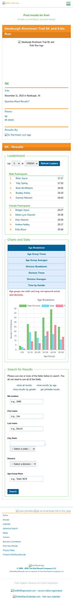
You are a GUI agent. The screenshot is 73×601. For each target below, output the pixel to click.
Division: (11, 458)
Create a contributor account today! (36, 19)
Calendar (6, 524)
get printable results (50, 389)
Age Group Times (36, 254)
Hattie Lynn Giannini (25, 215)
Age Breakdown (36, 248)
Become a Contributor (12, 542)
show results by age (46, 385)
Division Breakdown (36, 266)
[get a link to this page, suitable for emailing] (52, 511)
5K (6, 116)
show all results (24, 385)
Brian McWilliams (24, 188)
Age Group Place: (15, 473)
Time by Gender (36, 285)
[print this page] (24, 511)
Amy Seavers (22, 220)
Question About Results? (17, 101)
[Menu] (68, 3)
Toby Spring (22, 183)
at (22, 163)
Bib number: (13, 396)
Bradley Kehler (23, 193)
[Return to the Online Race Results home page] (11, 3)
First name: (12, 411)
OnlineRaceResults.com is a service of (36, 571)
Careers (6, 537)
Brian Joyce (22, 178)
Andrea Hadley (22, 224)
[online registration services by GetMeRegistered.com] (36, 589)
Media (5, 533)
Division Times (36, 273)
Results (6, 520)
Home (5, 515)
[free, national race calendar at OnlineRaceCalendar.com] (36, 597)
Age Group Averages (36, 260)
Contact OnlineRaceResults (14, 555)
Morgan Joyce (22, 210)
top (9, 163)
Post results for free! (36, 15)
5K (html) (9, 120)
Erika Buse (20, 229)
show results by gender (24, 389)
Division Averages (36, 279)
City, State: (12, 438)
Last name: (12, 423)
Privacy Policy (9, 550)
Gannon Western (24, 198)
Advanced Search (10, 528)
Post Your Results (10, 546)
